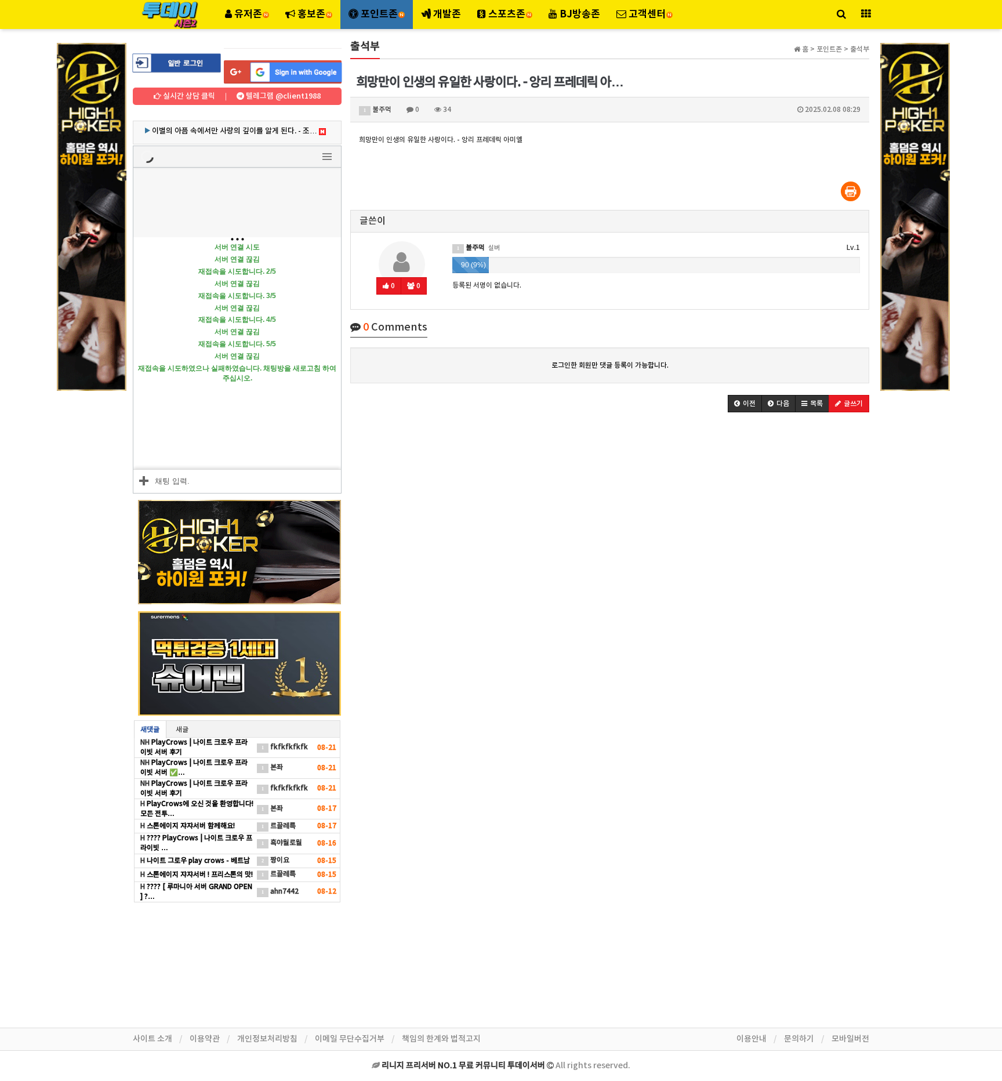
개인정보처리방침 (267, 1039)
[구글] (283, 72)
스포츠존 (507, 14)
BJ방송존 (578, 14)
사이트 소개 (152, 1039)
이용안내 (751, 1039)
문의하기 (799, 1039)
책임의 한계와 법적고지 (441, 1039)
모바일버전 (850, 1039)
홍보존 (311, 14)
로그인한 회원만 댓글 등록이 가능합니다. (610, 365)
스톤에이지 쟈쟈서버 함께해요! (190, 826)
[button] (745, 403)
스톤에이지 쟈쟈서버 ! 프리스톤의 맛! (199, 874)
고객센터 (647, 14)
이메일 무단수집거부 (349, 1039)
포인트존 (379, 14)
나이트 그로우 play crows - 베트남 (197, 861)
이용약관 (205, 1039)
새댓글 (149, 729)
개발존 (446, 14)
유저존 (248, 14)
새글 (182, 729)
